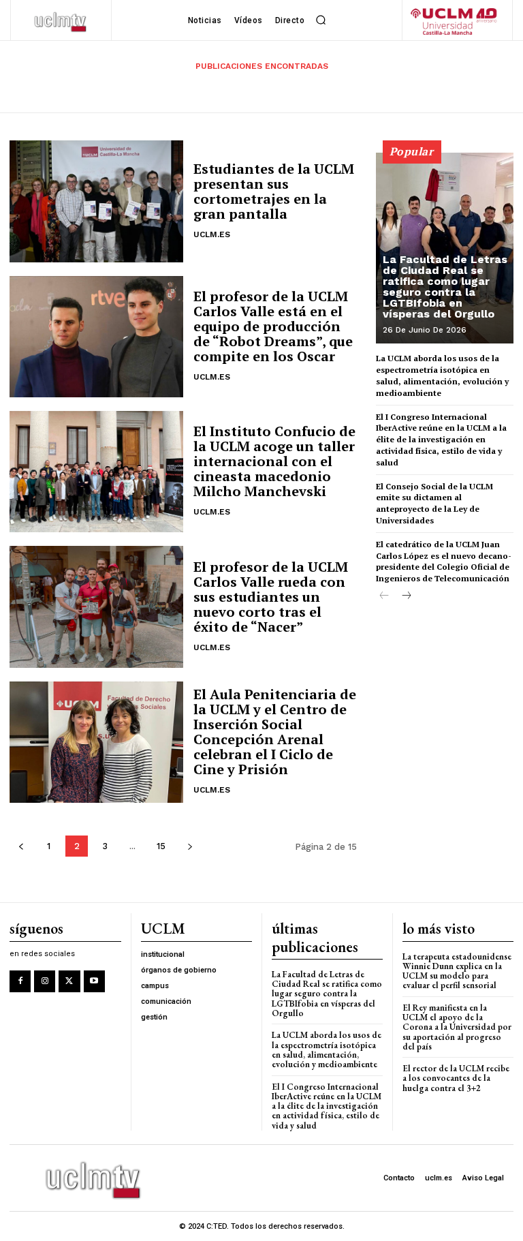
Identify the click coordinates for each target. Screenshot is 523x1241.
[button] (321, 20)
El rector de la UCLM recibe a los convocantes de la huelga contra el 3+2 (455, 1078)
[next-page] (189, 846)
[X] (69, 981)
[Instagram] (44, 981)
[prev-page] (21, 846)
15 (161, 846)
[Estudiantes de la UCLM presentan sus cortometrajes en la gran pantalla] (96, 201)
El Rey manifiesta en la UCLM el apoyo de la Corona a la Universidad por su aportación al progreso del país (456, 1027)
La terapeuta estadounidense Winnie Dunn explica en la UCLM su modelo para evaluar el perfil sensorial (456, 971)
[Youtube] (94, 981)
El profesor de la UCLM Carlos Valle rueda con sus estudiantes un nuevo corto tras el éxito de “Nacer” (270, 596)
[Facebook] (20, 981)
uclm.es (211, 234)
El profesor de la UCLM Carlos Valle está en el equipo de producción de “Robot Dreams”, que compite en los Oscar (273, 326)
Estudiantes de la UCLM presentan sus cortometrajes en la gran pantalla (273, 191)
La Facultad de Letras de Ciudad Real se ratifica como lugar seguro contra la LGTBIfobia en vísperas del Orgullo (445, 286)
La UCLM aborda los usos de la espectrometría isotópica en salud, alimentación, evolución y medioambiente (326, 1049)
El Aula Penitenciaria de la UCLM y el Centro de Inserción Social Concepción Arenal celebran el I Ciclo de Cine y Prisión (274, 731)
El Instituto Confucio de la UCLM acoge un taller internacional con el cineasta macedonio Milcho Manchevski (274, 461)
